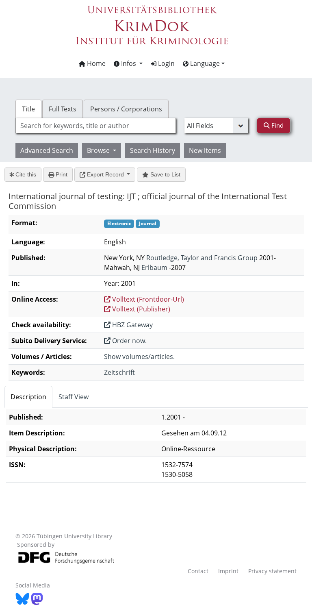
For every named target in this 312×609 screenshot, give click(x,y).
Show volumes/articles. (139, 356)
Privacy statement (272, 571)
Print (60, 174)
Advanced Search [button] (46, 150)
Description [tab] (28, 396)
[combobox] (95, 125)
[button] (128, 63)
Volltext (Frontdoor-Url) (147, 299)
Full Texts (62, 108)
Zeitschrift (119, 372)
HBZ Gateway (131, 324)
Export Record (105, 174)
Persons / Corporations (126, 108)
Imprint (228, 571)
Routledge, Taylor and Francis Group (202, 257)
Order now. (128, 340)
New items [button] (205, 150)
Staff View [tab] (73, 396)
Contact (198, 571)
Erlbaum (154, 267)
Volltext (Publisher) (140, 308)
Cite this (25, 174)
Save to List (164, 174)
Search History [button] (152, 150)
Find (277, 125)
